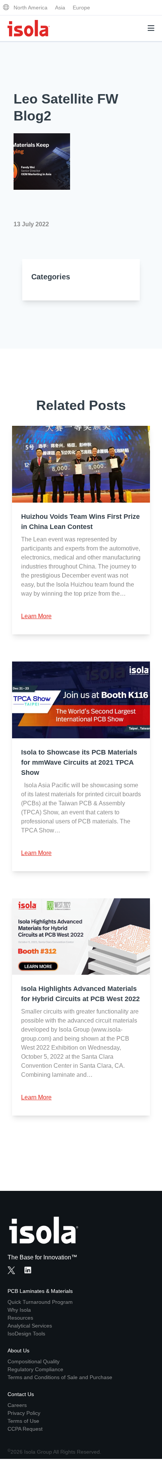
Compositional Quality (34, 1361)
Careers (17, 1405)
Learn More (36, 616)
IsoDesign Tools (26, 1334)
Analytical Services (30, 1326)
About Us (18, 1350)
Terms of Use (23, 1421)
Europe (81, 8)
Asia (60, 8)
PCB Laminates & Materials (40, 1291)
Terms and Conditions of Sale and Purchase (60, 1377)
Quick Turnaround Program (40, 1302)
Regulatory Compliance (35, 1369)
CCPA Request (25, 1429)
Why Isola (19, 1310)
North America (30, 8)
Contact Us (21, 1394)
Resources (20, 1318)
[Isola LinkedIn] (30, 1271)
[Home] (29, 28)
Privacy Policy (24, 1413)
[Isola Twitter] (11, 1270)
